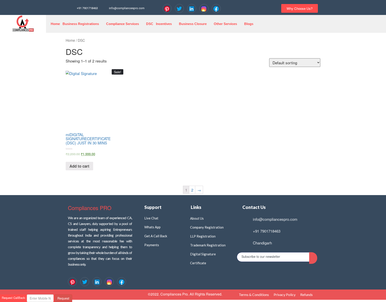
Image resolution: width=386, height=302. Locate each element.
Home (55, 24)
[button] (299, 8)
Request (63, 298)
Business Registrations (81, 24)
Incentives (164, 24)
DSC (149, 24)
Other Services (225, 24)
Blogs (248, 24)
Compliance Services (122, 24)
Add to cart (79, 166)
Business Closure (193, 24)
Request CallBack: (13, 297)
